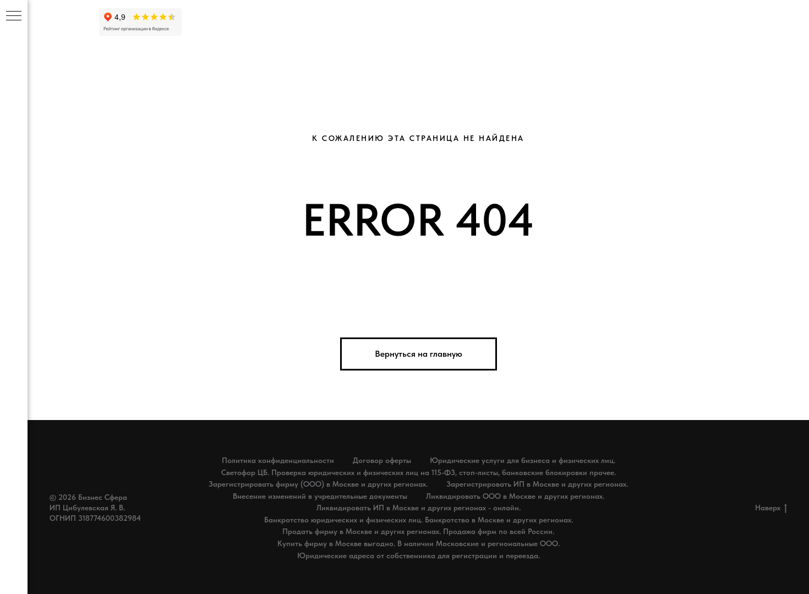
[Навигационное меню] (13, 16)
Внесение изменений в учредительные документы (320, 496)
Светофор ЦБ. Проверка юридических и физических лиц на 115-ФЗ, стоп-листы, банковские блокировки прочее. (418, 472)
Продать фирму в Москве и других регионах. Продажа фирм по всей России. (418, 531)
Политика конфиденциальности (278, 460)
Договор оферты (382, 460)
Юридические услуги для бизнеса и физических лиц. (522, 460)
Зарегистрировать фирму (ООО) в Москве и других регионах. (318, 483)
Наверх (767, 507)
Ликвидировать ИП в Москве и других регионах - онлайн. (418, 507)
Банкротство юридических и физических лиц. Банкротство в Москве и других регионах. (418, 519)
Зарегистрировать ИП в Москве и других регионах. (537, 483)
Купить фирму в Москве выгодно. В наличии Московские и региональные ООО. (418, 543)
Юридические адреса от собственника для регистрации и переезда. (418, 555)
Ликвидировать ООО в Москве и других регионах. (515, 496)
